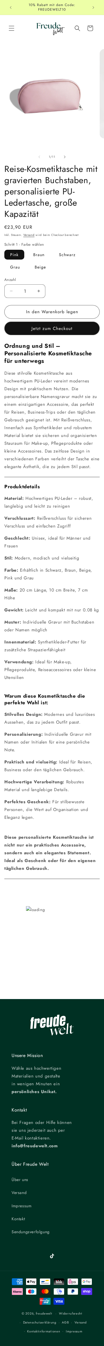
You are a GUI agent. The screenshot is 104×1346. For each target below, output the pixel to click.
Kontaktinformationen (43, 1331)
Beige (40, 267)
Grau (15, 267)
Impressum (21, 1206)
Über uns (20, 1179)
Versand (29, 235)
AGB (65, 1322)
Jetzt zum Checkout (52, 328)
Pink (14, 255)
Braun (38, 255)
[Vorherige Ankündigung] (10, 7)
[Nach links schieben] (39, 157)
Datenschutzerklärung (39, 1322)
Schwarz (67, 255)
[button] (11, 28)
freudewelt (44, 1313)
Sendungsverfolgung (31, 1232)
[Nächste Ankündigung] (93, 7)
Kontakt (18, 1219)
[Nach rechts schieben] (64, 157)
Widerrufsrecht (70, 1313)
